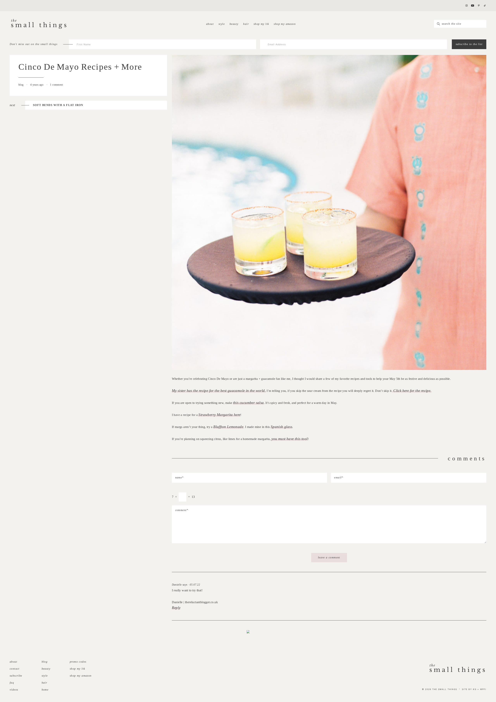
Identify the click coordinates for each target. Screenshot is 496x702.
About (210, 24)
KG (474, 689)
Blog (45, 661)
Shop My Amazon (285, 24)
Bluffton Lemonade (228, 427)
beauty (234, 24)
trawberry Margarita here (220, 415)
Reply (176, 608)
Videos (14, 689)
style (222, 24)
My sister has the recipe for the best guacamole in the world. (219, 391)
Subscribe (16, 675)
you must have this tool (289, 439)
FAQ (12, 682)
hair (246, 24)
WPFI (483, 689)
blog (21, 84)
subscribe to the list (469, 44)
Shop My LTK (261, 24)
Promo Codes (78, 661)
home (45, 689)
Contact (15, 668)
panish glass (282, 427)
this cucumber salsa (248, 403)
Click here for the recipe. (411, 391)
